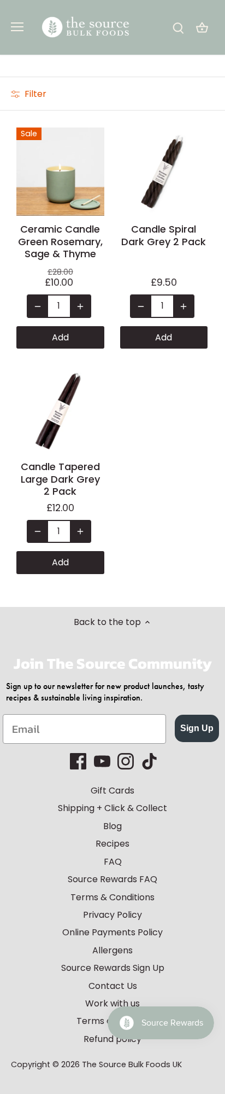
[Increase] (80, 306)
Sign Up (197, 728)
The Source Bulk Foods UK (132, 1064)
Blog (112, 826)
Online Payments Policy (112, 932)
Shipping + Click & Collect (112, 808)
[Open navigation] (17, 26)
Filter (34, 94)
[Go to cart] (202, 28)
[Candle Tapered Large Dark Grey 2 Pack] (60, 409)
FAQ (113, 861)
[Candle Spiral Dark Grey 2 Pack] (164, 172)
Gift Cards (112, 790)
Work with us (112, 1003)
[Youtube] (102, 761)
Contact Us (112, 986)
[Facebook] (78, 761)
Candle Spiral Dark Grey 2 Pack (163, 235)
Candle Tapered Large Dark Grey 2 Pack (60, 479)
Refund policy (112, 1039)
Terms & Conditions (112, 897)
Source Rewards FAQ (112, 879)
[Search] (178, 28)
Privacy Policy (112, 914)
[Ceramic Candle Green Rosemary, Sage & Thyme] (60, 172)
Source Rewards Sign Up (112, 968)
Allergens (112, 950)
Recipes (112, 843)
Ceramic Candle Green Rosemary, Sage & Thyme (60, 242)
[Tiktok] (149, 761)
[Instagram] (125, 761)
